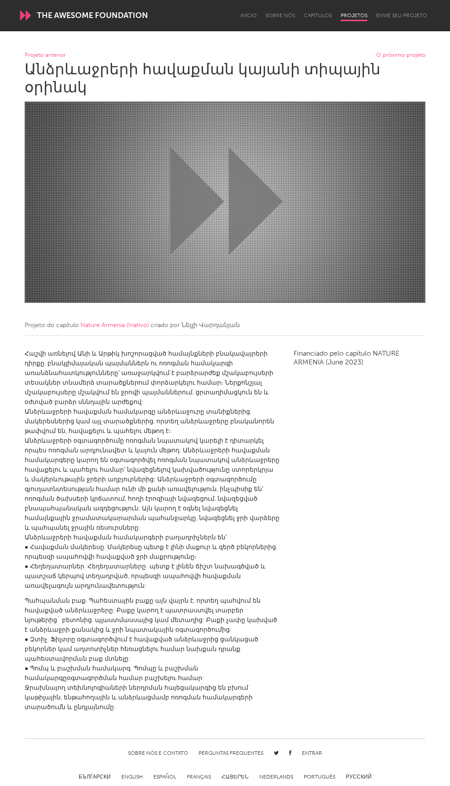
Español (164, 777)
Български (95, 777)
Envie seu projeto (401, 15)
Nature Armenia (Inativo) (114, 325)
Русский (359, 777)
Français (199, 777)
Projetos (354, 15)
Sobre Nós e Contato (158, 753)
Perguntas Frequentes (231, 753)
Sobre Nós (280, 15)
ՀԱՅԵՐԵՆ (235, 777)
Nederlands (276, 777)
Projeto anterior (45, 55)
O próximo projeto (400, 55)
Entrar (312, 753)
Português (319, 777)
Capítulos (318, 15)
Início (248, 15)
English (132, 777)
